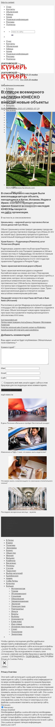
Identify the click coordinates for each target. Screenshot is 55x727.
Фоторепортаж (18, 588)
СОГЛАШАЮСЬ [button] (17, 656)
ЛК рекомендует (18, 593)
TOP (2, 85)
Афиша (9, 14)
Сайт (3, 378)
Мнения (10, 555)
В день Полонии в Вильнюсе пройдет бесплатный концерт (25, 423)
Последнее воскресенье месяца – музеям (19, 512)
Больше (10, 586)
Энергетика (16, 634)
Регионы (10, 565)
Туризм (14, 591)
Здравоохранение (20, 601)
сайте (8, 212)
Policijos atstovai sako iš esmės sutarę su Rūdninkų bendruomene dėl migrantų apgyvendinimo (23, 328)
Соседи (9, 568)
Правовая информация (17, 19)
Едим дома (16, 621)
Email (3, 373)
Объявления (12, 12)
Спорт (14, 629)
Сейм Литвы (12, 581)
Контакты (10, 9)
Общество (11, 553)
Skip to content (7, 2)
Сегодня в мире (18, 85)
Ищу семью (16, 624)
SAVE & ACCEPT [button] (8, 725)
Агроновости (17, 619)
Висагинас (11, 110)
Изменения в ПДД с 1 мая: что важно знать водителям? (23, 452)
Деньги (14, 611)
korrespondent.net (9, 320)
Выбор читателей (14, 573)
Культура (10, 583)
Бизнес (9, 550)
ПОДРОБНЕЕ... (33, 656)
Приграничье (17, 609)
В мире (9, 543)
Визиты (14, 614)
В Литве (10, 88)
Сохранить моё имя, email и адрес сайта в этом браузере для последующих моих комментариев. (24, 383)
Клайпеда (10, 560)
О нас (8, 6)
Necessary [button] (5, 705)
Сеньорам (16, 596)
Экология (15, 603)
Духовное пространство (22, 626)
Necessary (8, 707)
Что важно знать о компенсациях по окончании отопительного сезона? (26, 482)
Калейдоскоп (8, 85)
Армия (9, 578)
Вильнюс (10, 105)
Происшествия (18, 606)
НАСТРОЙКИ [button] (47, 656)
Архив (9, 17)
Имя (3, 368)
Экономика (11, 548)
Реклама (10, 22)
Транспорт (11, 570)
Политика (10, 545)
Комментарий (8, 347)
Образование (17, 598)
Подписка (10, 24)
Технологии (16, 631)
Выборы (15, 616)
